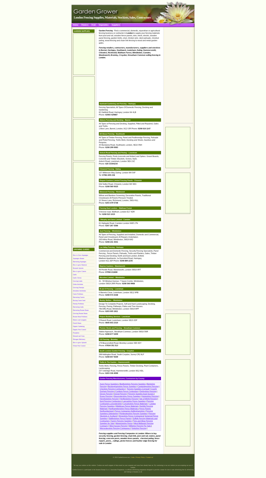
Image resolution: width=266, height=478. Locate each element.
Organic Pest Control (79, 329)
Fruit (94, 25)
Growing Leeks (77, 281)
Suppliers (116, 25)
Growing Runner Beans (80, 313)
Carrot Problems (78, 294)
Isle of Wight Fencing (148, 399)
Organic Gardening (79, 326)
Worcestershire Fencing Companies (115, 428)
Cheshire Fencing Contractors (112, 389)
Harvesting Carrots (79, 297)
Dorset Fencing (120, 394)
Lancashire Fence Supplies (134, 401)
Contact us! (149, 457)
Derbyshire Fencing (148, 391)
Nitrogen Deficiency (79, 339)
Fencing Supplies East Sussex (141, 394)
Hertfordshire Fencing (129, 399)
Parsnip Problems (78, 304)
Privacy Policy (140, 457)
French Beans (77, 323)
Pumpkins (76, 333)
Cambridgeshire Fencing (148, 386)
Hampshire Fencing (150, 396)
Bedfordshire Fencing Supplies (133, 384)
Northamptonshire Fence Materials (123, 409)
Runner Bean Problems (80, 316)
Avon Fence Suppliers (109, 384)
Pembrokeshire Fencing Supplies (133, 414)
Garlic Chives (77, 278)
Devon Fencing (106, 394)
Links (133, 457)
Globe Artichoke (78, 284)
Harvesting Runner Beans (81, 310)
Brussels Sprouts (78, 268)
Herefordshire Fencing (109, 399)
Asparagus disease (78, 258)
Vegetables (104, 25)
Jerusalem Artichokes (79, 291)
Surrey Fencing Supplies (121, 421)
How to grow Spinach (80, 342)
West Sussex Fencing (118, 426)
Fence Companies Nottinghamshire (130, 411)
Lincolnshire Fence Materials (135, 404)
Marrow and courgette (79, 320)
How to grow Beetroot (80, 265)
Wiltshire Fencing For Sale (140, 426)
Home (75, 25)
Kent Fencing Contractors (111, 401)
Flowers (84, 25)
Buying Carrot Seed (79, 300)
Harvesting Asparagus (79, 261)
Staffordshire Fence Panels (120, 418)
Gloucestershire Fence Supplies (127, 396)
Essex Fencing (106, 396)
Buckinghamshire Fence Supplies (122, 386)
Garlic (75, 274)
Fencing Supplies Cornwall (138, 389)
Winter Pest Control (79, 346)
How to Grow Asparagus (80, 255)
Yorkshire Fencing (138, 428)
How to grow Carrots (79, 271)
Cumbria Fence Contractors (126, 391)
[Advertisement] (177, 75)
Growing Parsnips (78, 287)
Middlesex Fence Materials (127, 406)
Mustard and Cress (79, 336)
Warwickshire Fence (124, 423)
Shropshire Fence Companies (131, 416)
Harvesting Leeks (78, 307)
